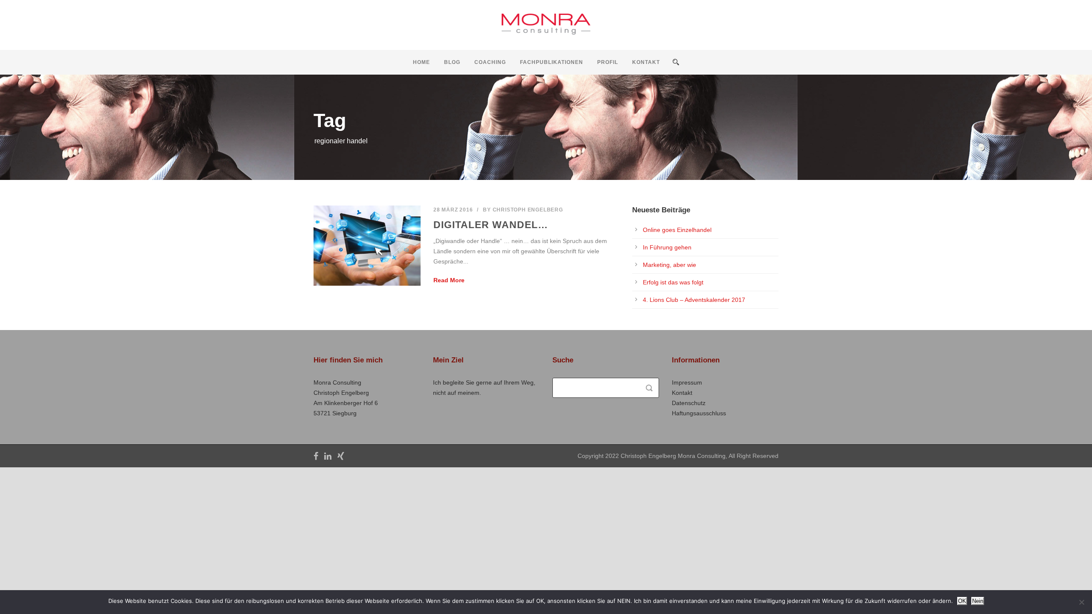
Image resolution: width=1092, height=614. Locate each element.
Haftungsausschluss (699, 413)
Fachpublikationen (551, 62)
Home (421, 62)
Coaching (490, 62)
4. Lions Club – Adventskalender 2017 (694, 299)
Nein (977, 601)
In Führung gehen (667, 247)
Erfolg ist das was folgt (673, 282)
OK (962, 601)
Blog (452, 62)
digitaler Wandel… (490, 224)
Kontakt (646, 62)
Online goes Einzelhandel (677, 229)
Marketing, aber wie (669, 264)
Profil (607, 62)
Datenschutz (689, 403)
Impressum (687, 382)
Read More (449, 280)
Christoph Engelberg (528, 210)
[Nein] (1081, 602)
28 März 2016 (453, 210)
